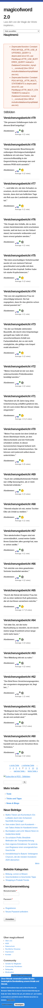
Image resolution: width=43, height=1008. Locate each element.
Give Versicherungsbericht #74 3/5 (18, 311)
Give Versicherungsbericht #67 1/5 (15, 550)
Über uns (8, 941)
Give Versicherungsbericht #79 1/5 (15, 131)
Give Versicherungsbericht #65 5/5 (22, 607)
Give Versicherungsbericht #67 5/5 (22, 550)
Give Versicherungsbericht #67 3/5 (18, 550)
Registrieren (10, 908)
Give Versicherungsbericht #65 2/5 (16, 607)
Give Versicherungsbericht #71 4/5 (20, 416)
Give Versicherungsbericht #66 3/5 (18, 577)
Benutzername (10, 891)
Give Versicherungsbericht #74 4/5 (20, 311)
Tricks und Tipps (14, 799)
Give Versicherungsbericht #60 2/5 (16, 753)
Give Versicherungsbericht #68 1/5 (15, 517)
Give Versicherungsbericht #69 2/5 (16, 491)
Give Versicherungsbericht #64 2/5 (16, 640)
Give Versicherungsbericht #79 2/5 (16, 131)
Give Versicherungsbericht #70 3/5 (18, 461)
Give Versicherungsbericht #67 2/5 (16, 550)
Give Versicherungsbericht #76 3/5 (18, 242)
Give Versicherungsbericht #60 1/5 (15, 753)
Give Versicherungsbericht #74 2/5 (16, 311)
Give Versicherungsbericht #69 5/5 (22, 491)
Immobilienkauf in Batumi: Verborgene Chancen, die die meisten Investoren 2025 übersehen (21, 857)
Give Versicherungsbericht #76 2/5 (16, 242)
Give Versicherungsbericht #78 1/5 (15, 170)
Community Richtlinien (13, 966)
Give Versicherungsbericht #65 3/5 (18, 607)
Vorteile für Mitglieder (13, 964)
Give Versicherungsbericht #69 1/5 (15, 491)
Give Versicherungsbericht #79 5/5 (22, 131)
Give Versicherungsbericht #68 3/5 (18, 517)
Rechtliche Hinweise (12, 949)
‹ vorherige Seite (27, 765)
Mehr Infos (11, 1000)
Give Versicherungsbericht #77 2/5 (16, 206)
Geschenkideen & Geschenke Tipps (20, 877)
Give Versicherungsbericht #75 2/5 (16, 278)
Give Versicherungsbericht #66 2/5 (16, 577)
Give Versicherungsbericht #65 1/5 (15, 607)
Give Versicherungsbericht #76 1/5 (15, 242)
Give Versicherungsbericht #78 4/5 (20, 170)
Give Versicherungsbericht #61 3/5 (18, 723)
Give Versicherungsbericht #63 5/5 (22, 663)
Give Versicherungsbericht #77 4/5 (20, 206)
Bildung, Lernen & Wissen (16, 874)
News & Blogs (12, 803)
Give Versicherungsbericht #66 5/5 (22, 577)
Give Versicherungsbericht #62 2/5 (16, 693)
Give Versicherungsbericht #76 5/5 (22, 242)
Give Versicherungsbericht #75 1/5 (15, 278)
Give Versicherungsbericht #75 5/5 (22, 278)
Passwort (8, 899)
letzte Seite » (33, 771)
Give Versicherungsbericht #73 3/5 (18, 353)
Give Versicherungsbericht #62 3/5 (18, 693)
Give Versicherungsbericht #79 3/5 (18, 131)
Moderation (9, 972)
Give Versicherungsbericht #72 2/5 (16, 383)
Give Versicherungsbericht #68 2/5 (16, 517)
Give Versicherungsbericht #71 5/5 (22, 416)
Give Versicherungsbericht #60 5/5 (22, 753)
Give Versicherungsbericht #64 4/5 (20, 640)
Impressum (9, 952)
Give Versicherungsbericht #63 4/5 (20, 663)
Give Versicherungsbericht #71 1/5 (15, 416)
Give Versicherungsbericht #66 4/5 (20, 577)
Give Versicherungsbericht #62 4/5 (20, 693)
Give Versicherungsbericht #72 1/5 (15, 383)
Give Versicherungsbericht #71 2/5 (16, 416)
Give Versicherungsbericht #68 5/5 (22, 517)
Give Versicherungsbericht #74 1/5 (15, 311)
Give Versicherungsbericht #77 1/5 (15, 206)
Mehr (37, 863)
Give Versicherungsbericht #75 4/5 (20, 278)
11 (37, 768)
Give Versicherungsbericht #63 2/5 (16, 663)
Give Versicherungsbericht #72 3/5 (18, 383)
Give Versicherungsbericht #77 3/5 (18, 206)
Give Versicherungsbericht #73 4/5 (20, 353)
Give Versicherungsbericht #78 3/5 (18, 170)
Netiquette (9, 969)
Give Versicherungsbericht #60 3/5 (18, 753)
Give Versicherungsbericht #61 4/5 (20, 723)
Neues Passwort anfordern (16, 912)
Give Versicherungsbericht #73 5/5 (22, 353)
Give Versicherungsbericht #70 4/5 (20, 461)
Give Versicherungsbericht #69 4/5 (20, 491)
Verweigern (19, 1004)
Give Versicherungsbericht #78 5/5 (22, 170)
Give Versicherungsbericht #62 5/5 (22, 693)
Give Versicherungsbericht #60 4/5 (20, 753)
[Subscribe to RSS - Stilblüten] (17, 777)
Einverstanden (7, 1004)
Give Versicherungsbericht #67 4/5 (20, 550)
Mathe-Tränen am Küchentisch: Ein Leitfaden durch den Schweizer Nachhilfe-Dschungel (20, 818)
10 (33, 768)
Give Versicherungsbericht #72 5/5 (22, 383)
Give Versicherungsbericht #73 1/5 (15, 353)
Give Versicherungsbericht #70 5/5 (22, 461)
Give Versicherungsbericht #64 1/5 (15, 640)
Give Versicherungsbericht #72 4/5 (20, 383)
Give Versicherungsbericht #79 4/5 (20, 131)
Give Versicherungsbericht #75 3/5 (18, 278)
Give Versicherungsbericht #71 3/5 (18, 416)
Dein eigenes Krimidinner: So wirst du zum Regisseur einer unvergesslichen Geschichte (21, 847)
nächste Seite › (19, 771)
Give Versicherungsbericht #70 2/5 (16, 461)
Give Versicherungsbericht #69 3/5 (18, 491)
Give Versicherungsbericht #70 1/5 (15, 461)
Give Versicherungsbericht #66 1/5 (15, 577)
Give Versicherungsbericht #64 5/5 (22, 640)
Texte (8, 794)
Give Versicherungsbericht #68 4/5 (20, 517)
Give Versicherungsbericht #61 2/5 (16, 723)
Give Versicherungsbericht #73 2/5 (16, 353)
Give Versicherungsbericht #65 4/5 (20, 607)
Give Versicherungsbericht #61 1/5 (15, 723)
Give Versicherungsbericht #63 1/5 (15, 663)
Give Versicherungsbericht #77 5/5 (22, 206)
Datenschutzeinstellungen (21, 975)
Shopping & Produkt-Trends (17, 880)
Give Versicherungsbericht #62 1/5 (15, 693)
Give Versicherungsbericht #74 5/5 (22, 311)
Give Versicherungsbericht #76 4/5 (20, 242)
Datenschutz (10, 946)
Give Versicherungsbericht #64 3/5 (18, 640)
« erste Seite (14, 765)
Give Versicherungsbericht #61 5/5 (22, 723)
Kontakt (8, 954)
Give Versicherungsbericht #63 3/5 (18, 663)
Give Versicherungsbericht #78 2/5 (16, 170)
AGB (7, 943)
